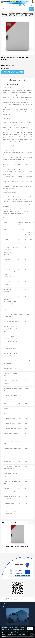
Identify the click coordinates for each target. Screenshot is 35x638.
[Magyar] (32, 1)
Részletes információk (17, 80)
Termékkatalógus (10, 13)
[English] (33, 2)
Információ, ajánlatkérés (12, 72)
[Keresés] (31, 9)
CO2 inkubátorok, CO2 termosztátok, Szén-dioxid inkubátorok (17, 14)
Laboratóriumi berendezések (23, 13)
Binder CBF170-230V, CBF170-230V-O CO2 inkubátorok (19, 15)
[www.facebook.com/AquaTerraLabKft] (17, 5)
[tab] (17, 80)
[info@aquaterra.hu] (20, 5)
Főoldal (4, 13)
